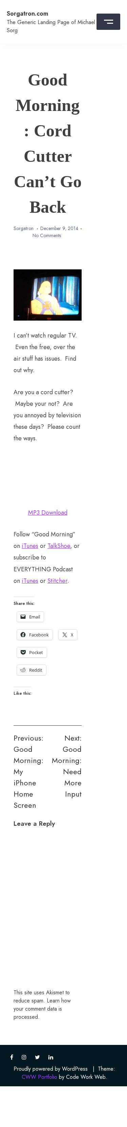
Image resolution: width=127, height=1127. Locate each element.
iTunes (30, 545)
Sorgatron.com (27, 13)
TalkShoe (58, 545)
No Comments (47, 235)
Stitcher (57, 580)
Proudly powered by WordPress (51, 1069)
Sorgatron (24, 228)
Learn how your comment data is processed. (42, 1009)
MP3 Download (47, 512)
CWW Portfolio (39, 1077)
